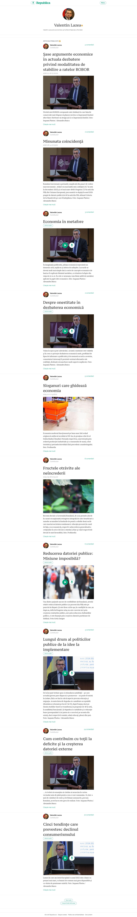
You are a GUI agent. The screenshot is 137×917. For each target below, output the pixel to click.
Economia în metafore (63, 221)
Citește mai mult (49, 124)
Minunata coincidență (63, 141)
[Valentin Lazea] (46, 46)
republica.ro (40, 2)
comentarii (89, 45)
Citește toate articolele (68, 903)
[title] (68, 14)
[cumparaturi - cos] (68, 414)
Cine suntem (88, 914)
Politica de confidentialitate (76, 914)
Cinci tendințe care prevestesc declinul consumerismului (60, 829)
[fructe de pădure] (68, 496)
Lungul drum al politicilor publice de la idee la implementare (67, 644)
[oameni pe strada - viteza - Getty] (68, 582)
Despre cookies (62, 914)
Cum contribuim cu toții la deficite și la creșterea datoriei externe (67, 743)
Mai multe (68, 900)
